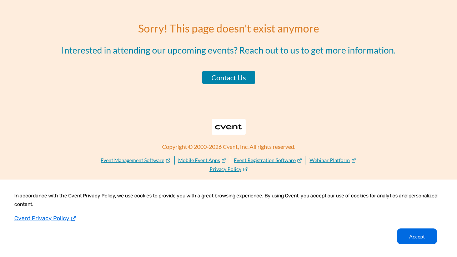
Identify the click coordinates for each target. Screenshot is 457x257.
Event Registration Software (265, 160)
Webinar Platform (330, 160)
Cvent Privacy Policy (42, 218)
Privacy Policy (225, 169)
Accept (417, 236)
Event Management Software (132, 160)
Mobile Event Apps (199, 160)
